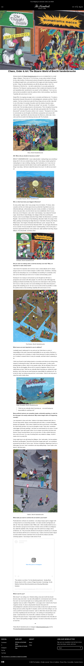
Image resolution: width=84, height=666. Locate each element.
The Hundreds (36, 662)
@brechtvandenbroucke (42, 627)
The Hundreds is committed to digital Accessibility (14, 656)
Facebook (3, 642)
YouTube (3, 653)
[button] (2, 7)
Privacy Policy (63, 662)
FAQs (30, 645)
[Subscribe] (80, 648)
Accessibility (70, 662)
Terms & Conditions (54, 662)
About (30, 642)
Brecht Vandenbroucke (30, 76)
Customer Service (78, 662)
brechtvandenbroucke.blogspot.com (24, 629)
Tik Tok (3, 650)
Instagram (4, 647)
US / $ (74, 6)
